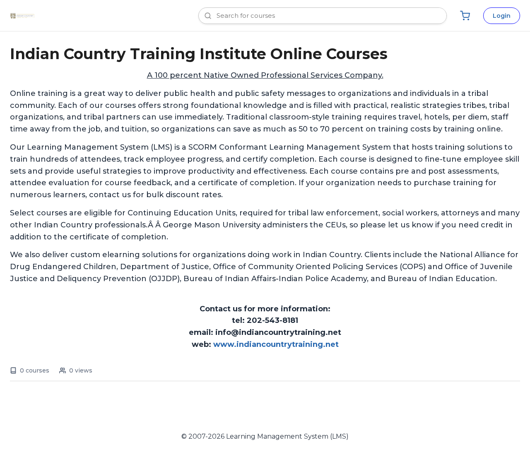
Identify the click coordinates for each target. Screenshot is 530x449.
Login (502, 15)
